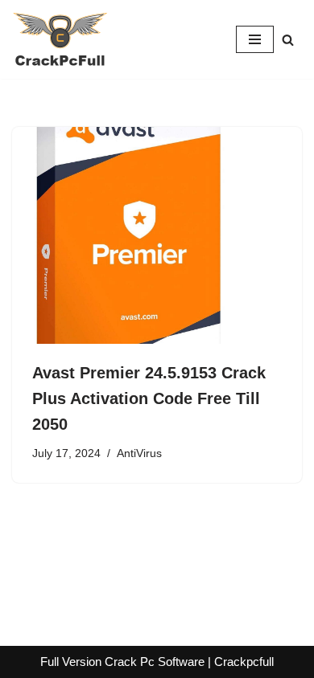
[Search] (288, 40)
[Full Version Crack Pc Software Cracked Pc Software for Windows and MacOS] (60, 39)
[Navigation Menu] (255, 39)
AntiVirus (139, 453)
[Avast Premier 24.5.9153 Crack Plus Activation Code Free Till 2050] (157, 235)
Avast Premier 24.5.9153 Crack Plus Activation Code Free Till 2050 (149, 398)
